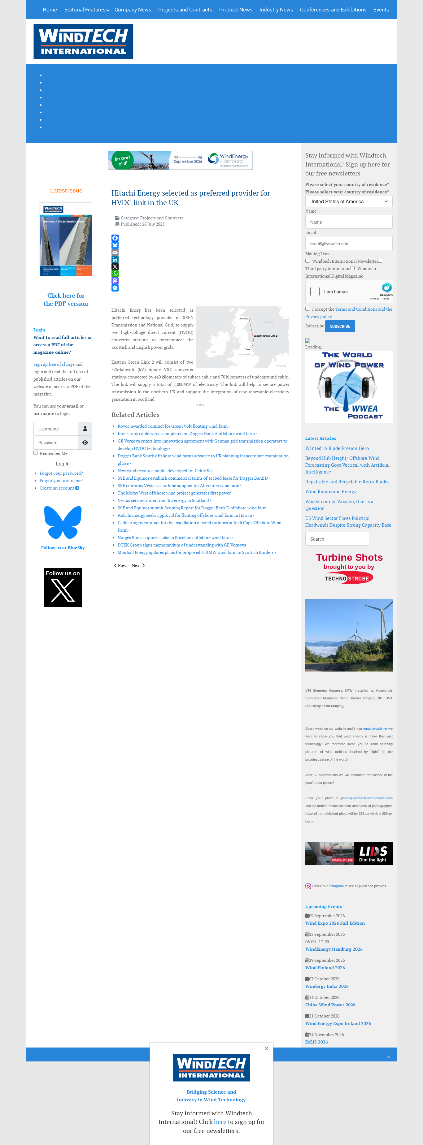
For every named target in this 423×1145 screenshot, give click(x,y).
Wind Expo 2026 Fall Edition (335, 923)
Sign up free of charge (54, 364)
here (220, 1122)
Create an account (57, 488)
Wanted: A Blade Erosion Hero (337, 448)
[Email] (200, 252)
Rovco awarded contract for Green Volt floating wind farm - (174, 426)
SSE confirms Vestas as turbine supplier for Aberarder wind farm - (180, 485)
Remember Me (54, 453)
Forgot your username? (62, 480)
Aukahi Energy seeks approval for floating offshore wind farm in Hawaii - (186, 515)
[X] (200, 266)
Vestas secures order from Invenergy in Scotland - (165, 500)
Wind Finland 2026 (325, 967)
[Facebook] (200, 238)
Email (310, 232)
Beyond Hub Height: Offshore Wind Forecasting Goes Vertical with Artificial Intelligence (347, 465)
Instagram (336, 886)
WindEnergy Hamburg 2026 (334, 949)
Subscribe (314, 326)
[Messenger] (200, 288)
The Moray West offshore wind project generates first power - (175, 493)
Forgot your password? (61, 473)
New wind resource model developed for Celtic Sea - (167, 470)
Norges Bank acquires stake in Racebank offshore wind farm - (175, 537)
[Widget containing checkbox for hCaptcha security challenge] (349, 291)
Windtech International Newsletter (344, 261)
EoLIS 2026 (316, 1042)
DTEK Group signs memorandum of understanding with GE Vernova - (183, 545)
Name (310, 211)
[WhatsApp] (200, 273)
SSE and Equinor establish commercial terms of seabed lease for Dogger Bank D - (194, 478)
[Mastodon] (200, 280)
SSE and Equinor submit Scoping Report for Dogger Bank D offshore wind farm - (193, 508)
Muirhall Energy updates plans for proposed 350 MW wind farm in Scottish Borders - (197, 552)
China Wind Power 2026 (330, 1005)
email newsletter (375, 728)
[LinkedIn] (200, 259)
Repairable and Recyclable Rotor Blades (347, 482)
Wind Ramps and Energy (331, 492)
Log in (63, 463)
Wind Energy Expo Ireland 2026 (338, 1023)
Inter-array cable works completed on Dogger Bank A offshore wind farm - (187, 433)
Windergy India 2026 (327, 986)
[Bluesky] (200, 245)
